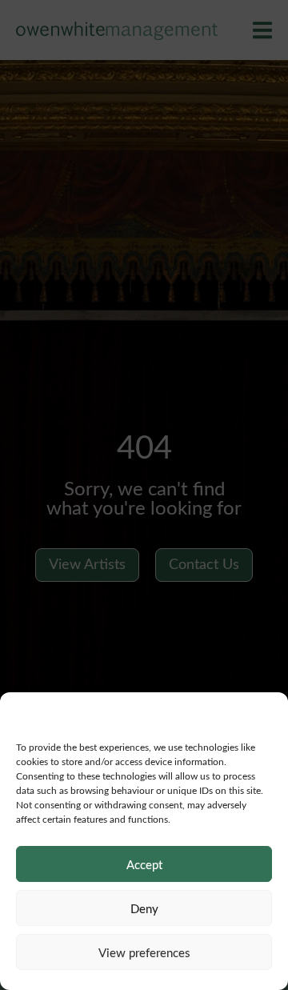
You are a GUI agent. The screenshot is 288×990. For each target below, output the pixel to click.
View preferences (144, 952)
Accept (144, 864)
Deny (144, 908)
